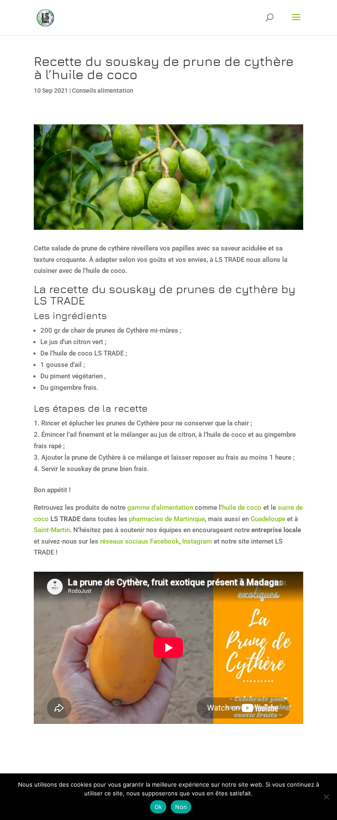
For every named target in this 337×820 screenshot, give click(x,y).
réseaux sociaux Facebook (139, 541)
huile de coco (242, 508)
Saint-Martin (52, 530)
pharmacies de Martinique (167, 519)
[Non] (326, 796)
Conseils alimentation (102, 90)
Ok (158, 806)
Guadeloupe (268, 519)
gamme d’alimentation (160, 508)
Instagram (197, 541)
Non (181, 806)
